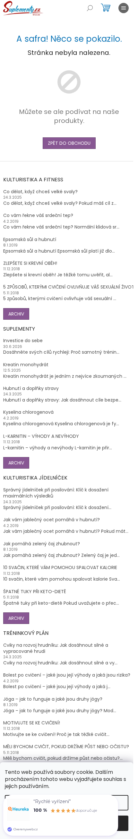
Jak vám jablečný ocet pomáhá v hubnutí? (51, 520)
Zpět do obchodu (69, 143)
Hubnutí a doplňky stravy (31, 388)
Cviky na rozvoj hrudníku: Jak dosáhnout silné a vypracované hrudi (55, 648)
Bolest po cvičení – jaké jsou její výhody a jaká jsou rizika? (66, 675)
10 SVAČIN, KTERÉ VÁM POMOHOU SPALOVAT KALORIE (60, 568)
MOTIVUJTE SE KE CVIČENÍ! (31, 723)
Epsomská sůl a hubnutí (29, 240)
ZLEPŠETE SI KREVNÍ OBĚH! (30, 263)
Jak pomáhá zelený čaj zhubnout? (41, 544)
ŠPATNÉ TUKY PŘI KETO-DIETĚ (34, 592)
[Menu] (123, 8)
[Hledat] (89, 8)
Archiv (16, 314)
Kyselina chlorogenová (28, 412)
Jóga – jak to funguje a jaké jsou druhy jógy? (52, 699)
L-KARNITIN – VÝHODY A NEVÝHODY (41, 436)
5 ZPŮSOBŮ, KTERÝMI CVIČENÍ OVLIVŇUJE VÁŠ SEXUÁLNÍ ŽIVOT (68, 287)
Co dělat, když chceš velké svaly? (40, 192)
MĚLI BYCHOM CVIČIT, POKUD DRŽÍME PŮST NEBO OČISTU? (66, 747)
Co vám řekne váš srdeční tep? (38, 215)
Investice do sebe (23, 341)
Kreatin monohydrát (25, 365)
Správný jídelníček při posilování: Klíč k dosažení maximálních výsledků (55, 493)
